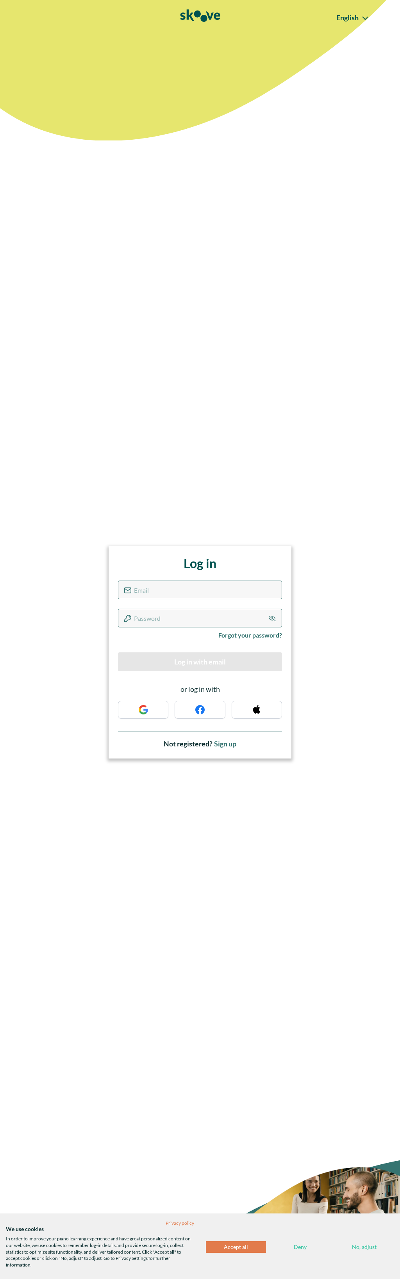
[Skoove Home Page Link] (200, 17)
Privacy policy (180, 1223)
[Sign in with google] (143, 710)
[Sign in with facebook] (200, 710)
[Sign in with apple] (257, 710)
